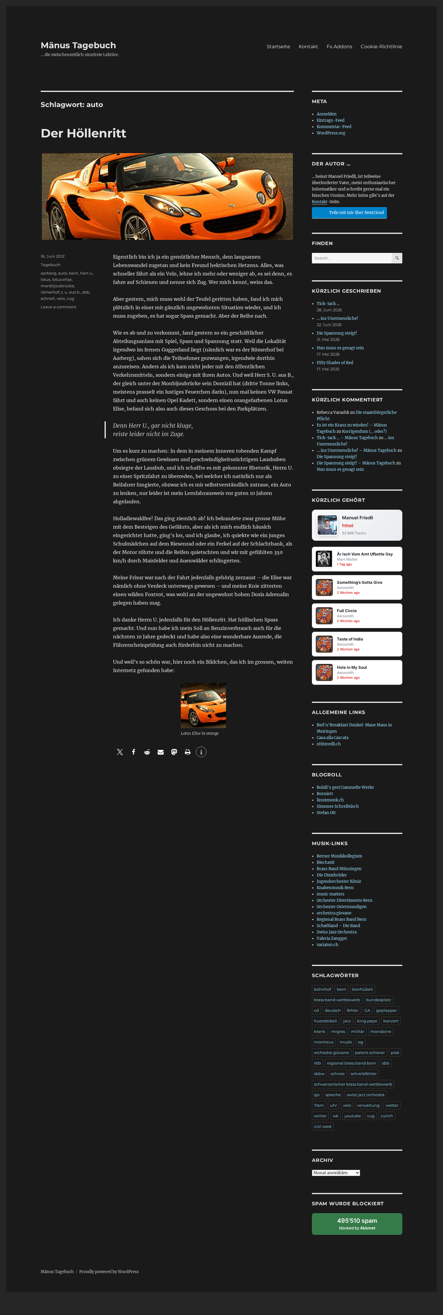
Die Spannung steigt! (337, 333)
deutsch (333, 1010)
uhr (333, 1105)
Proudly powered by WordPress (109, 1271)
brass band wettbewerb (337, 999)
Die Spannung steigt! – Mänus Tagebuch (356, 463)
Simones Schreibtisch (338, 806)
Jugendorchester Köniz (339, 881)
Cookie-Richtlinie (381, 46)
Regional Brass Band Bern (341, 919)
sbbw (319, 1073)
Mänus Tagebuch (78, 45)
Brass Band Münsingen (339, 868)
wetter (392, 1105)
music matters (330, 894)
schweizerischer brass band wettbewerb (353, 1084)
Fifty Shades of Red (335, 362)
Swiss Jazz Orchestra (337, 932)
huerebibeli (325, 1020)
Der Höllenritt (83, 133)
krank (319, 1031)
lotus (45, 279)
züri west (322, 1126)
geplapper (386, 1010)
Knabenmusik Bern (335, 887)
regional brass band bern (351, 1063)
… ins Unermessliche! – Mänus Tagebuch (357, 450)
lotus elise (62, 279)
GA (367, 1010)
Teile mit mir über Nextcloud (356, 212)
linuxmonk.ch (330, 800)
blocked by (362, 1226)
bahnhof (322, 989)
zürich (387, 1115)
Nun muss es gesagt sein (340, 348)
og (360, 1042)
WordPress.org (331, 133)
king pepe (367, 1020)
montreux (324, 1042)
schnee (338, 1073)
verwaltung (368, 1105)
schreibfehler (364, 1073)
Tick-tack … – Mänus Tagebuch (347, 437)
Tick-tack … (328, 303)
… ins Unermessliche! (337, 318)
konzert (390, 1020)
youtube (352, 1115)
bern (73, 273)
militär (357, 1031)
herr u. (86, 273)
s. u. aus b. (70, 292)
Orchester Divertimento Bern (344, 900)
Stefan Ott (326, 812)
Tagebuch (51, 264)
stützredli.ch (329, 744)
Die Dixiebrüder (332, 875)
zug (70, 298)
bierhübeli (362, 989)
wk (335, 1115)
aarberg (48, 273)
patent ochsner (370, 1052)
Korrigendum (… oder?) (364, 431)
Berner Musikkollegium (339, 856)
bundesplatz (378, 999)
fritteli (347, 525)
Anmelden (327, 114)
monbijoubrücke (57, 285)
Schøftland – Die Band (338, 925)
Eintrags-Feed (330, 120)
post (395, 1052)
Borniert (325, 793)
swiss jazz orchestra (366, 1094)
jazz (347, 1020)
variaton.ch (327, 944)
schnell (48, 298)
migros (338, 1031)
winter (320, 1115)
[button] (120, 752)
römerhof (50, 292)
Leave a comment (58, 306)
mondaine (380, 1031)
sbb (86, 292)
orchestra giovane (334, 913)
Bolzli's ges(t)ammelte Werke (345, 787)
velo (61, 298)
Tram (319, 1105)
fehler (352, 1010)
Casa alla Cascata (332, 737)
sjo (316, 1094)
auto (62, 273)
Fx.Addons (339, 46)
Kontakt (308, 46)
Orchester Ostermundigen (342, 906)
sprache (333, 1094)
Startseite (278, 46)
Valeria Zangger (332, 938)
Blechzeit (326, 862)
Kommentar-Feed (334, 126)
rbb (317, 1063)
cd (316, 1010)
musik (346, 1042)
